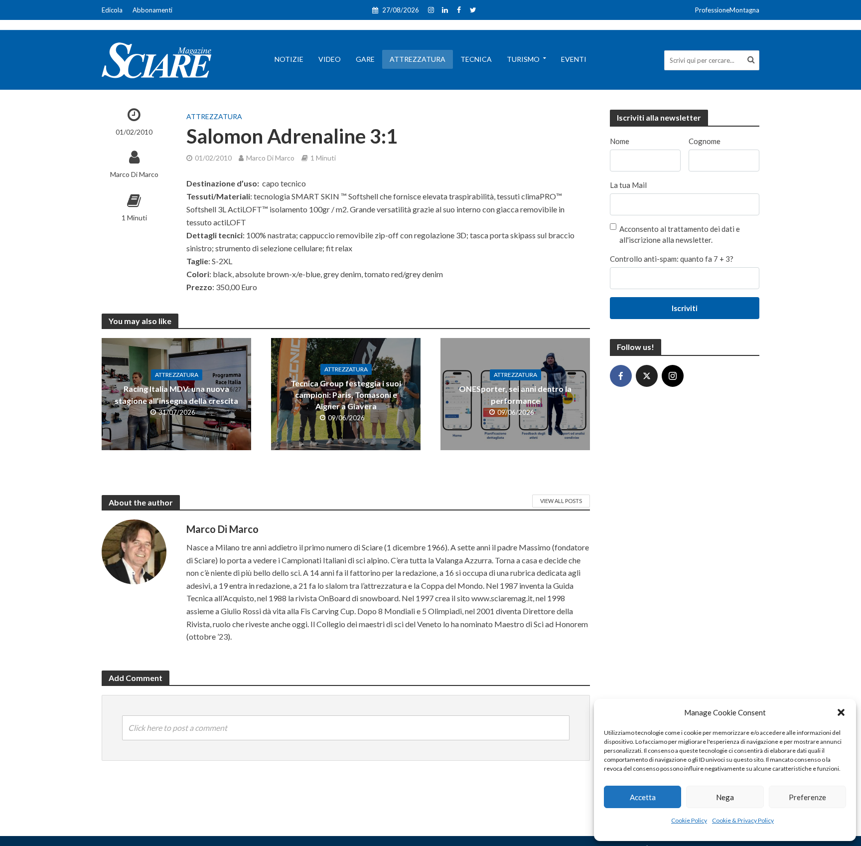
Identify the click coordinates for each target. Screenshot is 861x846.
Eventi (573, 59)
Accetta (643, 797)
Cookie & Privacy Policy (743, 820)
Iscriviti (685, 308)
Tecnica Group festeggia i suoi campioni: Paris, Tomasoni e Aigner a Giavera (345, 394)
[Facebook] (621, 376)
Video (329, 59)
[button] (841, 712)
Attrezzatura (417, 59)
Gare (365, 59)
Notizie (289, 59)
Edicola (112, 10)
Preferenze (807, 797)
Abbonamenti (152, 10)
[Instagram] (673, 376)
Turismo (523, 59)
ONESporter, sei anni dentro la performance (515, 394)
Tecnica (476, 59)
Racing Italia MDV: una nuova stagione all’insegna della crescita (176, 394)
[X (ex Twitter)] (647, 376)
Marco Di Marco (134, 174)
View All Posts (561, 501)
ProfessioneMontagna (727, 10)
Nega (725, 797)
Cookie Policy (689, 820)
